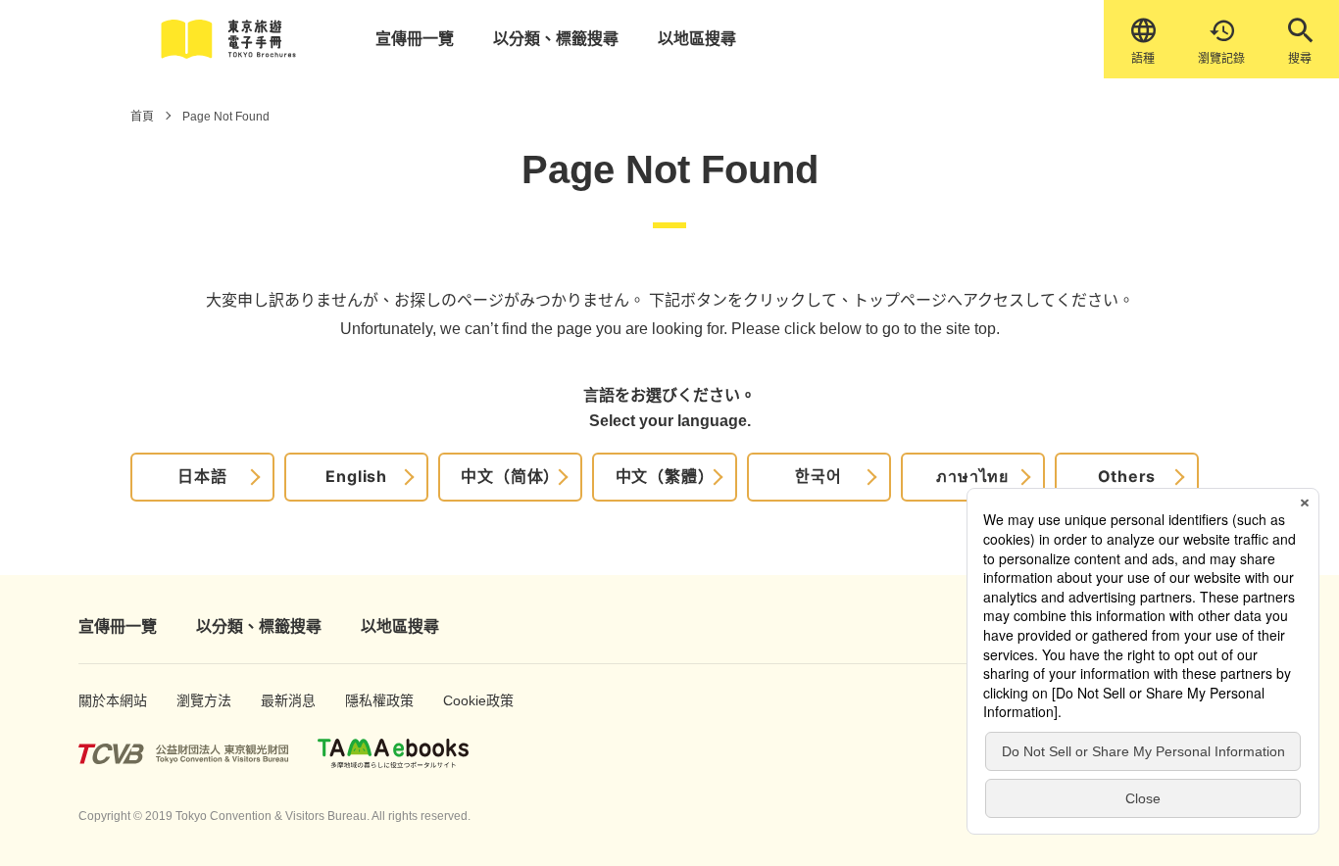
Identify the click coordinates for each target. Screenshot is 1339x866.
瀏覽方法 (197, 700)
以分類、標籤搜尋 (556, 38)
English (356, 476)
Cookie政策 (468, 700)
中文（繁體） (665, 476)
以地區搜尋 (697, 38)
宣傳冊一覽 (414, 38)
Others (1127, 476)
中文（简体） (510, 476)
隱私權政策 (369, 700)
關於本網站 (102, 700)
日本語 (201, 476)
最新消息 (282, 700)
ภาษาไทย (972, 476)
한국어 (818, 476)
